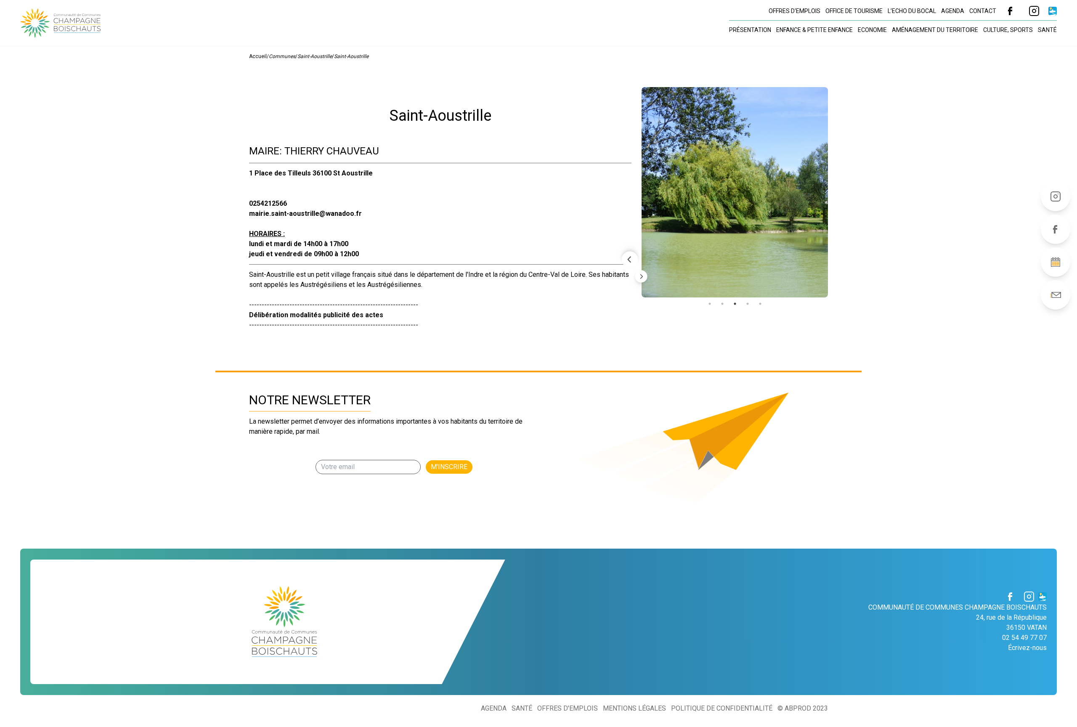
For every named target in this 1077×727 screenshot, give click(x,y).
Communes (282, 56)
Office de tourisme (854, 11)
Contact (982, 11)
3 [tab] (735, 304)
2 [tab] (722, 304)
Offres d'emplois (794, 11)
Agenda (952, 11)
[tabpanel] (735, 192)
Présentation (750, 30)
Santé (1047, 30)
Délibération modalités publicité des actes (316, 315)
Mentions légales (634, 708)
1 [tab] (710, 304)
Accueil (258, 56)
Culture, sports (1008, 30)
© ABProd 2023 (802, 708)
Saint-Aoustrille (314, 56)
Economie (872, 30)
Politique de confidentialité (721, 708)
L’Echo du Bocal (912, 11)
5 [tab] (760, 304)
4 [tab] (747, 304)
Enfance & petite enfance (814, 30)
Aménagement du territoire (935, 30)
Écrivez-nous (1027, 648)
